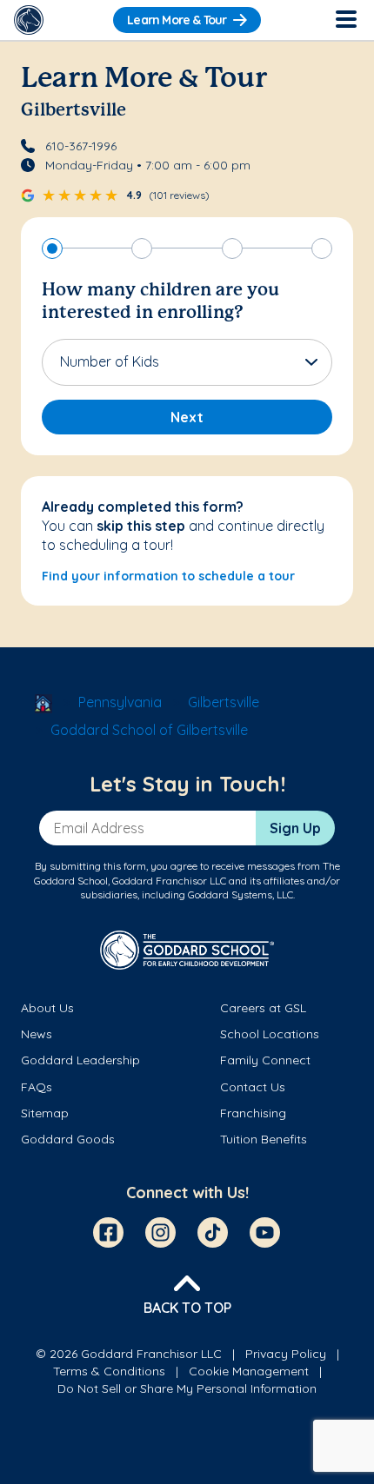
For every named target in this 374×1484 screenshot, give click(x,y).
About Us (47, 1008)
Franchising (253, 1113)
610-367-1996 (81, 146)
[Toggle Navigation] (345, 20)
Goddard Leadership (80, 1060)
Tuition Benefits (263, 1139)
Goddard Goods (68, 1139)
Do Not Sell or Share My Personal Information (187, 1388)
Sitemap (45, 1113)
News (36, 1034)
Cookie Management (249, 1371)
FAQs (36, 1087)
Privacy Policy (285, 1353)
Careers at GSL (263, 1008)
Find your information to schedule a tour (168, 576)
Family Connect (265, 1060)
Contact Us (252, 1087)
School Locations (269, 1034)
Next (187, 417)
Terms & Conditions (109, 1371)
